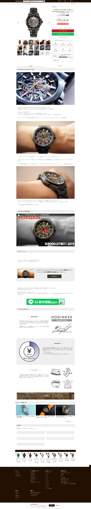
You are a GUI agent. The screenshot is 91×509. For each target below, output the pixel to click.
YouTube (16, 492)
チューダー (47, 483)
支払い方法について (33, 477)
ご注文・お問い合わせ (63, 30)
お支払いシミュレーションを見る (63, 23)
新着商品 (29, 3)
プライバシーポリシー (64, 480)
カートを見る (17, 474)
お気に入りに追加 (64, 37)
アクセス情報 (63, 477)
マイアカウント (17, 472)
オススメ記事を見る (24, 3)
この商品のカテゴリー (56, 60)
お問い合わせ (74, 3)
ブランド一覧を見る (49, 488)
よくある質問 (33, 474)
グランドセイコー (48, 472)
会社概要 (62, 474)
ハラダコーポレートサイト (65, 472)
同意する (51, 505)
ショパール (47, 480)
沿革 (61, 475)
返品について (33, 480)
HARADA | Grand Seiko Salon (35, 492)
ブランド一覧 (19, 3)
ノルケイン (47, 486)
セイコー (47, 475)
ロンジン (47, 485)
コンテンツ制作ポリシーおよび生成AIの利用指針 (68, 483)
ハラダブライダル (33, 495)
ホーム (16, 3)
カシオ (47, 477)
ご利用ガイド (33, 475)
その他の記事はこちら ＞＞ (69, 421)
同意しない (58, 505)
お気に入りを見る (18, 475)
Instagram (16, 495)
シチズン (47, 474)
